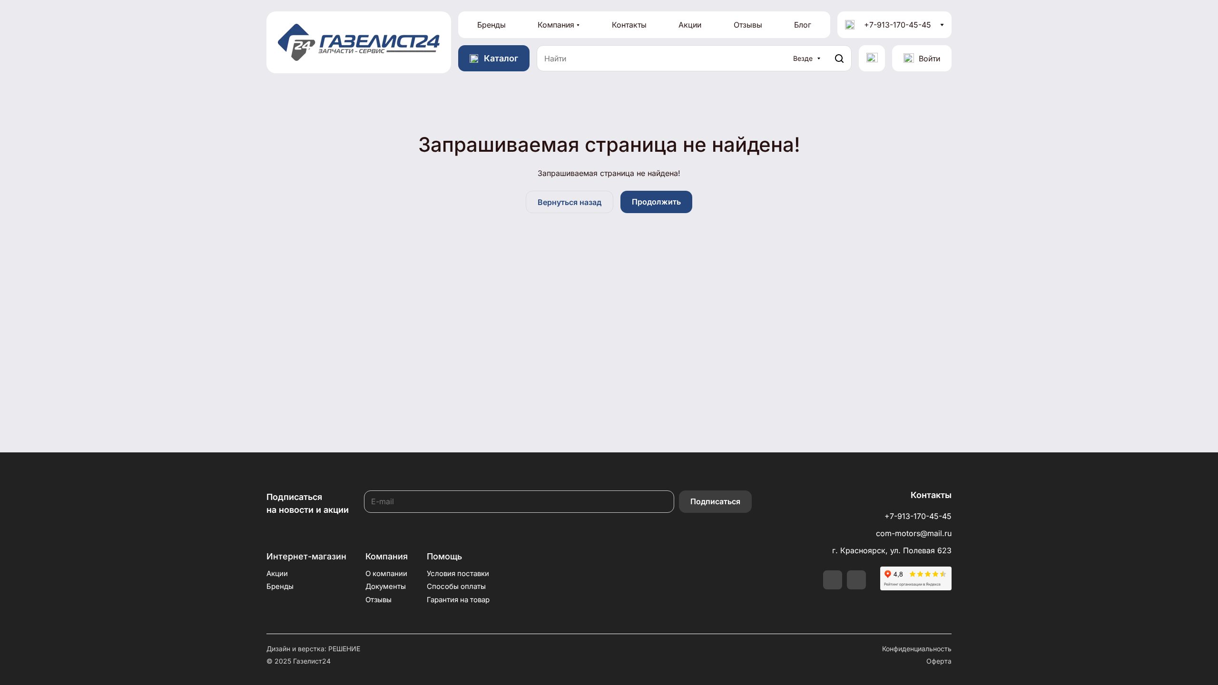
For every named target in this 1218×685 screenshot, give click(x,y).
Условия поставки (458, 573)
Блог (802, 24)
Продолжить (656, 201)
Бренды (491, 24)
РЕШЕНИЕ (344, 649)
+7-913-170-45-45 (897, 24)
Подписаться (715, 501)
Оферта (939, 661)
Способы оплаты (456, 586)
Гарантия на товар (458, 599)
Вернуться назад (569, 202)
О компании (386, 573)
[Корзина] (872, 58)
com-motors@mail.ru (914, 533)
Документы (385, 586)
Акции (689, 24)
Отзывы (748, 24)
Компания (556, 24)
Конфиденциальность (917, 649)
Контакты (629, 24)
